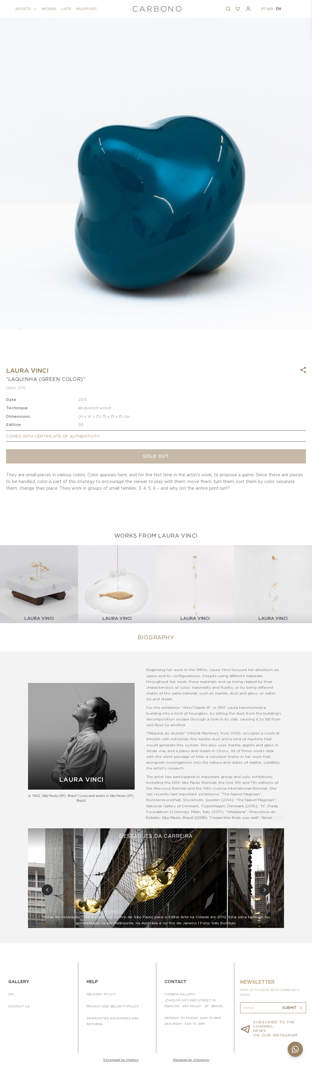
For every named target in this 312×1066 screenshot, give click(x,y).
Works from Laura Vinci (156, 535)
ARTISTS (23, 9)
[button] (26, 9)
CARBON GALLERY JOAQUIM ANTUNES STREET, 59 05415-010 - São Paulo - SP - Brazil (194, 999)
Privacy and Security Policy (113, 1006)
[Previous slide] (47, 889)
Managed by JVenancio (191, 1059)
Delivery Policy (101, 994)
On (10, 994)
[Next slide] (264, 889)
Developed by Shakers (121, 1059)
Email (249, 1007)
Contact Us (18, 1006)
